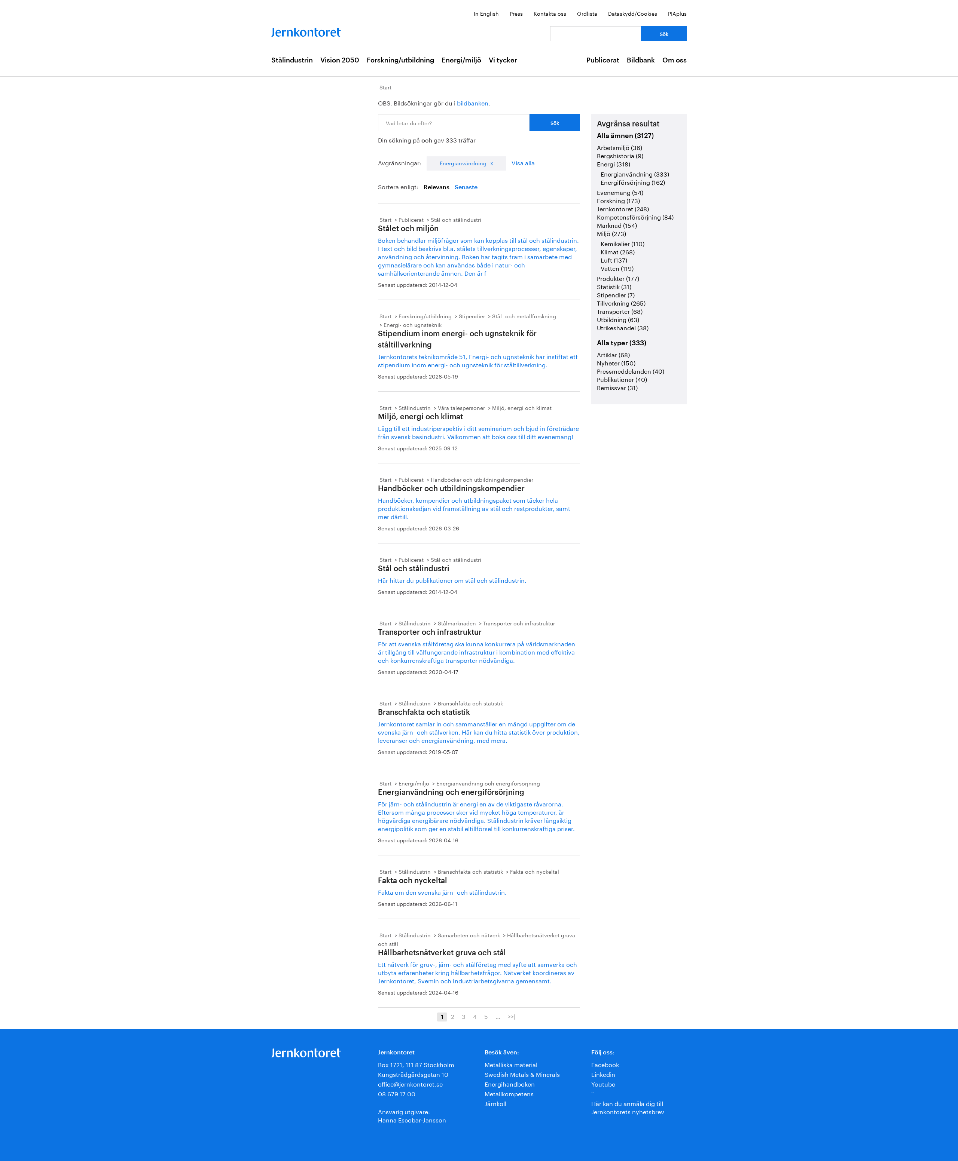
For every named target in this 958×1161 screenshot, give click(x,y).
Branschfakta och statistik (470, 703)
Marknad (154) (617, 224)
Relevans (436, 187)
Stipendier (472, 316)
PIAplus (677, 13)
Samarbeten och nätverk (469, 935)
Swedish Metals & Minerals (522, 1073)
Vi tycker (503, 60)
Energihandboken (510, 1083)
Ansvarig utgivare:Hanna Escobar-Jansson (412, 1115)
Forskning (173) (618, 200)
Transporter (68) (620, 310)
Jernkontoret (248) (623, 208)
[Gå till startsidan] (306, 30)
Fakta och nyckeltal (534, 871)
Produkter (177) (618, 277)
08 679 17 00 (396, 1093)
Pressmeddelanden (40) (630, 370)
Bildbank (641, 60)
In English (486, 13)
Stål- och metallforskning (524, 316)
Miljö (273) (611, 233)
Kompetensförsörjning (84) (635, 216)
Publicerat (602, 60)
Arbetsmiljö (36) (619, 146)
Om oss (674, 60)
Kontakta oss (550, 13)
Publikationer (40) (622, 378)
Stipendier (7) (616, 294)
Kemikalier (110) (622, 243)
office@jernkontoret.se (410, 1083)
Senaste (466, 187)
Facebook (605, 1064)
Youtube (603, 1083)
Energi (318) (613, 163)
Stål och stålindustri (456, 219)
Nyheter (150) (616, 362)
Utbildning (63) (618, 319)
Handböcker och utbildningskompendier (482, 479)
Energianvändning (463, 163)
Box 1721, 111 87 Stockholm (416, 1064)
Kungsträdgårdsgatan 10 (413, 1073)
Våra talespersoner (461, 407)
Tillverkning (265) (621, 302)
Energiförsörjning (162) (633, 181)
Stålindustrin (292, 60)
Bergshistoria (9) (620, 155)
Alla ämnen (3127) (625, 135)
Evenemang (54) (620, 191)
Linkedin (603, 1073)
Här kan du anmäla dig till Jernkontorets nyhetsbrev (627, 1107)
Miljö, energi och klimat (522, 407)
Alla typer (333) (621, 343)
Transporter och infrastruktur (519, 623)
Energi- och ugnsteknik (413, 324)
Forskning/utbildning (400, 60)
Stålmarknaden (457, 623)
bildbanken (472, 102)
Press (516, 13)
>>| (511, 1015)
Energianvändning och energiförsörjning (488, 783)
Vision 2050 (339, 60)
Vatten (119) (617, 267)
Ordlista (587, 13)
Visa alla (523, 162)
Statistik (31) (614, 286)
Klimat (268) (618, 251)
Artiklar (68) (613, 354)
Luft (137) (614, 259)
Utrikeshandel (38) (623, 327)
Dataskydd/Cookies (632, 13)
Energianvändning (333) (635, 173)
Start (385, 87)
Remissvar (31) (617, 387)
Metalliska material (511, 1064)
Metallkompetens (509, 1093)
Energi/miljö (461, 60)
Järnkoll (495, 1103)
